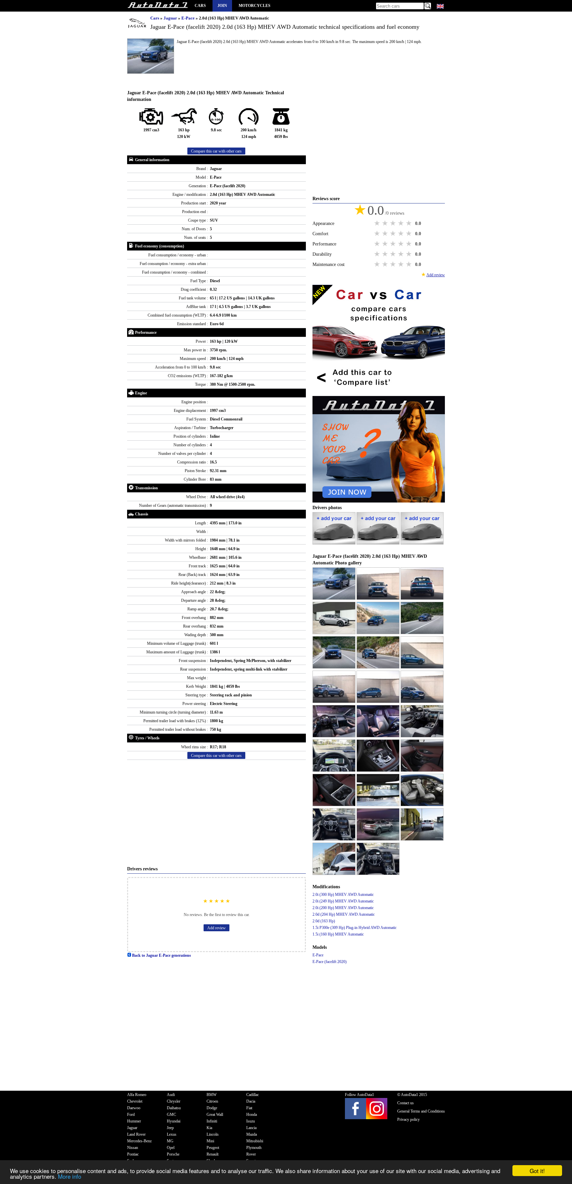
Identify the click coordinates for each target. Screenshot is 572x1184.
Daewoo (133, 1108)
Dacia (250, 1101)
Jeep (170, 1127)
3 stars (394, 223)
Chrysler (173, 1101)
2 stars (386, 223)
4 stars (401, 223)
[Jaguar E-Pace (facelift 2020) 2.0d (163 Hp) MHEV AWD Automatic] (334, 598)
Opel (170, 1147)
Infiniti (212, 1121)
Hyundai (173, 1121)
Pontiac (133, 1154)
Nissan (132, 1147)
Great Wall (215, 1114)
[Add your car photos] (334, 543)
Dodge (212, 1108)
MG (170, 1141)
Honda (251, 1114)
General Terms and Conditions (421, 1111)
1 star (378, 223)
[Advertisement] (216, 813)
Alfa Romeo (136, 1094)
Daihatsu (174, 1108)
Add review (216, 928)
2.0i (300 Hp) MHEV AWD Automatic (343, 894)
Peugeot (213, 1147)
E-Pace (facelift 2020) (329, 961)
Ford (131, 1114)
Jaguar (171, 18)
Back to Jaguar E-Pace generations (161, 955)
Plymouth (254, 1147)
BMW (211, 1094)
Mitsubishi (254, 1141)
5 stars (409, 223)
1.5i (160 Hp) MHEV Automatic (338, 934)
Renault (212, 1154)
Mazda (251, 1134)
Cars (200, 5)
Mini (210, 1141)
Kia (209, 1127)
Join (222, 5)
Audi (171, 1094)
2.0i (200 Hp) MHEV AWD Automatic (343, 907)
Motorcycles (254, 5)
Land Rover (136, 1134)
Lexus (171, 1134)
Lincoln (212, 1134)
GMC (171, 1114)
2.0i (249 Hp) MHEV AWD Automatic (343, 901)
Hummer (134, 1121)
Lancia (251, 1127)
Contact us (405, 1103)
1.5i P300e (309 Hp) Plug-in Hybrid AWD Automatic (354, 927)
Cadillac (252, 1094)
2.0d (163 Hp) (323, 921)
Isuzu (250, 1121)
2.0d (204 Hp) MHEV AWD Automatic (343, 914)
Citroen (212, 1101)
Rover (251, 1154)
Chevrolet (134, 1101)
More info (69, 1176)
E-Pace (188, 18)
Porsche (173, 1154)
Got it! (537, 1170)
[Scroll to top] (541, 1159)
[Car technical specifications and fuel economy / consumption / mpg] (157, 5)
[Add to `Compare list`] (378, 392)
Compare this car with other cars (216, 151)
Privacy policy (408, 1119)
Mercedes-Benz (139, 1141)
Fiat (249, 1108)
